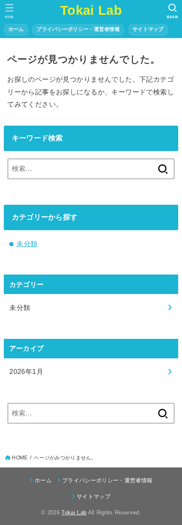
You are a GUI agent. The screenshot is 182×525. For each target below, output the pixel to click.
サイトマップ (148, 29)
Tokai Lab (91, 10)
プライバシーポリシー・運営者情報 (78, 29)
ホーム (16, 29)
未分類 (27, 243)
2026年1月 (26, 371)
